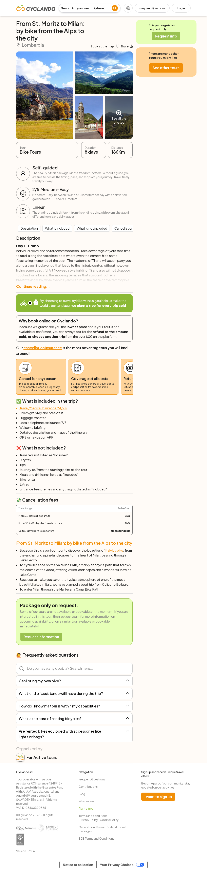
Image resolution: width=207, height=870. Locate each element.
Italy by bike (114, 550)
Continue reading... (33, 286)
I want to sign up (158, 796)
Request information (41, 636)
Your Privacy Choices (116, 865)
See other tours (166, 67)
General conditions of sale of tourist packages (103, 829)
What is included (57, 228)
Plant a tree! (86, 808)
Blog (82, 794)
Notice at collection (78, 865)
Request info (166, 36)
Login (181, 8)
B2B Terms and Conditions (96, 838)
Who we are (86, 801)
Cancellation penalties (131, 228)
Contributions (88, 786)
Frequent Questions (152, 8)
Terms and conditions (93, 816)
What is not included (92, 228)
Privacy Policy (89, 820)
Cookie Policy (109, 820)
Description (29, 228)
